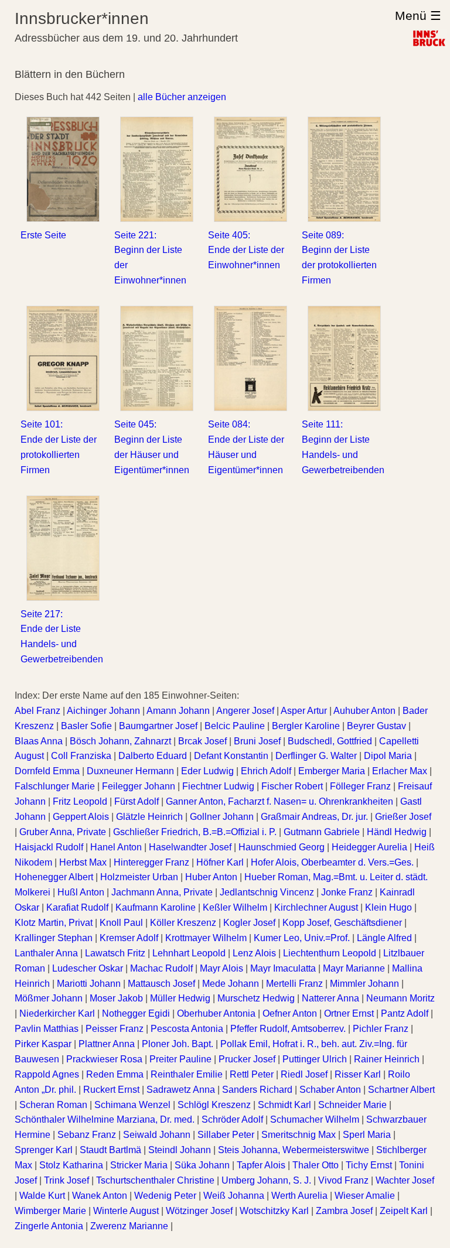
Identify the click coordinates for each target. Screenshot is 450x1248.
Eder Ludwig (207, 771)
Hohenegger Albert (54, 877)
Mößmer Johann (49, 998)
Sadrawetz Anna (180, 1090)
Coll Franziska (81, 756)
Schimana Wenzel (132, 1105)
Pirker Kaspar (43, 1044)
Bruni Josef (257, 741)
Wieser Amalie (365, 1196)
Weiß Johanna (233, 1196)
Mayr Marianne (354, 968)
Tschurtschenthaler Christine (155, 1180)
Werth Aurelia (299, 1196)
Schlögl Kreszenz (214, 1105)
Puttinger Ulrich (314, 1059)
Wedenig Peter (165, 1196)
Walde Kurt (42, 1196)
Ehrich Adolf (266, 771)
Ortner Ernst (349, 1013)
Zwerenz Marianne (129, 1226)
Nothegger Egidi (136, 1013)
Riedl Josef (304, 1074)
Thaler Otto (315, 1165)
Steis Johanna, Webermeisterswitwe (293, 1150)
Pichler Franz (380, 1029)
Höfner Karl (220, 862)
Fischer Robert (292, 786)
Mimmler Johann (364, 984)
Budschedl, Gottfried (330, 741)
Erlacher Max (399, 771)
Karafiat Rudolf (77, 907)
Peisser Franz (115, 1029)
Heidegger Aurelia (369, 847)
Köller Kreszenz (183, 923)
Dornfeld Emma (47, 771)
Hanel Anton (116, 847)
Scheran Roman (53, 1105)
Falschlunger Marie (55, 786)
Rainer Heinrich (387, 1059)
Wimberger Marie (50, 1211)
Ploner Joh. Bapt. (177, 1044)
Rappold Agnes (47, 1074)
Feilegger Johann (138, 786)
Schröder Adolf (232, 1119)
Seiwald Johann (156, 1135)
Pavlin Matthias (47, 1029)
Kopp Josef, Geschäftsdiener (342, 923)
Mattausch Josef (161, 984)
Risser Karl (358, 1074)
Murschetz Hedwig (256, 998)
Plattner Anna (107, 1044)
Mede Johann (230, 984)
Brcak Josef (202, 741)
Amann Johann (178, 711)
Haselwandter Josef (190, 847)
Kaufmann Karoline (155, 907)
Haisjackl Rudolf (49, 847)
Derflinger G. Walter (316, 756)
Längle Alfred (384, 938)
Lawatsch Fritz (115, 953)
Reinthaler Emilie (187, 1074)
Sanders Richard (257, 1090)
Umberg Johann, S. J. (266, 1180)
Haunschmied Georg (281, 847)
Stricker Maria (139, 1165)
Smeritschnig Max (298, 1135)
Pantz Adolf (404, 1013)
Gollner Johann (222, 817)
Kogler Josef (249, 923)
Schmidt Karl (284, 1105)
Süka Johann (202, 1165)
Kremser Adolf (129, 938)
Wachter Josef (405, 1180)
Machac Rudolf (161, 968)
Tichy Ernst (369, 1165)
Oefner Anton (289, 1013)
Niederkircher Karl (57, 1013)
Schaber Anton (330, 1090)
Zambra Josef (344, 1211)
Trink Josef (66, 1180)
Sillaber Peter (225, 1135)
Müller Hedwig (180, 998)
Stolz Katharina (71, 1165)
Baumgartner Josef (158, 726)
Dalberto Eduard (152, 756)
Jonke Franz (347, 892)
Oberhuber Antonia (216, 1013)
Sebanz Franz (86, 1135)
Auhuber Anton (364, 711)
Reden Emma (115, 1074)
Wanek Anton (99, 1196)
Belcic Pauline (234, 726)
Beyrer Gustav (376, 726)
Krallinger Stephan (54, 938)
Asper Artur (304, 711)
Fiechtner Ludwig (218, 786)
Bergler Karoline (306, 726)
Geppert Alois (81, 817)
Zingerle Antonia (49, 1226)
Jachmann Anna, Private (162, 892)
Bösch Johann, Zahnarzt (120, 741)
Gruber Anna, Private (62, 832)
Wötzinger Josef (199, 1211)
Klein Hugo (388, 907)
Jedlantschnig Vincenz (267, 892)
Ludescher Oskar (87, 968)
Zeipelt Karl (404, 1211)
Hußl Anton (80, 892)
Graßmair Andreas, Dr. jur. (314, 817)
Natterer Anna (330, 998)
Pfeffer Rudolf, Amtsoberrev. (288, 1029)
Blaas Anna (39, 741)
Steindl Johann (179, 1150)
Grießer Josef (403, 817)
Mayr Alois (221, 968)
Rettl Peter (252, 1074)
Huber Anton (211, 877)
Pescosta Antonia (187, 1029)
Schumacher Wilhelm (314, 1119)
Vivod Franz (343, 1180)
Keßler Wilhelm (235, 907)
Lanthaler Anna (46, 953)
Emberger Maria (331, 771)
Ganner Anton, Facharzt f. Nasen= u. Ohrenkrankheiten (279, 801)
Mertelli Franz (294, 984)
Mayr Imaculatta (283, 968)
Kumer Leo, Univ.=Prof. (302, 938)
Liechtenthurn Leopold (329, 953)
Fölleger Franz (360, 786)
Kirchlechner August (316, 907)
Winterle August (126, 1211)
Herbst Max (83, 862)
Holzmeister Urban (139, 877)
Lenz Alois (254, 953)
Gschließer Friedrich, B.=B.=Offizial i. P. (195, 832)
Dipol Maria (388, 756)
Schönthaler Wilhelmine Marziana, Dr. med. (105, 1119)
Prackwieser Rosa (104, 1059)
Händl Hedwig (397, 832)
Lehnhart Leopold (189, 953)
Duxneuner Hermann (130, 771)
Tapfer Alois (261, 1165)
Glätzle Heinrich (149, 817)
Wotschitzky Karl (274, 1211)
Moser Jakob (116, 998)
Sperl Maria (367, 1135)
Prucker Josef (247, 1059)
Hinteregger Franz (151, 862)
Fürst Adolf (136, 801)
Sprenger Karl (44, 1150)
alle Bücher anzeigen (182, 97)
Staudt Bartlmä (110, 1150)
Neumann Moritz (400, 998)
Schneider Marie (352, 1105)
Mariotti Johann (89, 984)
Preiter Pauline (180, 1059)
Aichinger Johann (103, 711)
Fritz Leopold (80, 801)
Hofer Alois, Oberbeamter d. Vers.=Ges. (332, 862)
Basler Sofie (86, 726)
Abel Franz (37, 711)
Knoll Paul (121, 923)
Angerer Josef (245, 711)
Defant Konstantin (231, 756)
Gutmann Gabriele (322, 832)
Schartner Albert (401, 1090)
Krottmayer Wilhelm (206, 938)
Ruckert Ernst (111, 1090)
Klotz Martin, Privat (54, 923)
